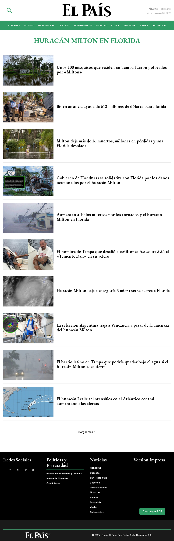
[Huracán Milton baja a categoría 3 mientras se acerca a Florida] (28, 291)
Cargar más (85, 432)
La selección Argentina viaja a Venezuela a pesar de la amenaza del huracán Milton (113, 327)
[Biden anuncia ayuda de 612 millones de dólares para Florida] (28, 107)
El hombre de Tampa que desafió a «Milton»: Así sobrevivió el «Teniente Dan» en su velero (113, 254)
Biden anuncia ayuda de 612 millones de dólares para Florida (111, 106)
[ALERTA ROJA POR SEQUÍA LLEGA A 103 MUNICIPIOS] (152, 485)
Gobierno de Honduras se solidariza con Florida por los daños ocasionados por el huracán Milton (113, 180)
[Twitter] (33, 470)
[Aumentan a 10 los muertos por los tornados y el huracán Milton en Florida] (28, 218)
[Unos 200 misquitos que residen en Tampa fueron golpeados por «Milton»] (28, 70)
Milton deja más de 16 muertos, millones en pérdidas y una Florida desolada (110, 143)
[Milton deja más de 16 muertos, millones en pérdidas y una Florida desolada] (28, 144)
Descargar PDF (152, 511)
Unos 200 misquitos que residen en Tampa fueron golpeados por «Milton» (112, 70)
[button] (9, 10)
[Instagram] (18, 470)
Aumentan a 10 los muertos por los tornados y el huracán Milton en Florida (109, 217)
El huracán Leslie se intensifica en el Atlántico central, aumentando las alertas (106, 401)
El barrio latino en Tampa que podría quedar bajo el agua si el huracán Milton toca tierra (112, 364)
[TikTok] (25, 470)
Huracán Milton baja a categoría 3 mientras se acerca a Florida (113, 290)
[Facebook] (10, 470)
